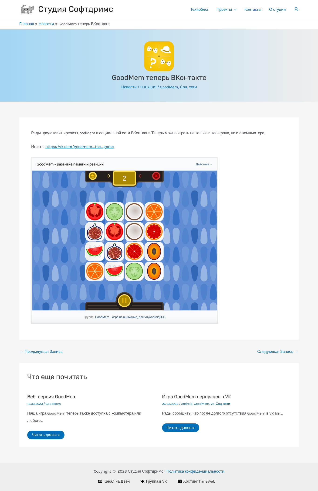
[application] (234, 9)
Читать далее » (46, 435)
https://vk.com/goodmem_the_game (79, 146)
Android (187, 404)
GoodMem (169, 87)
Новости (129, 87)
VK (212, 404)
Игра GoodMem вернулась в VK (196, 396)
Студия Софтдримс (75, 9)
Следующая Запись (277, 352)
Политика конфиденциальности (195, 471)
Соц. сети (188, 87)
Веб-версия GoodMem (52, 396)
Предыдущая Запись (41, 352)
